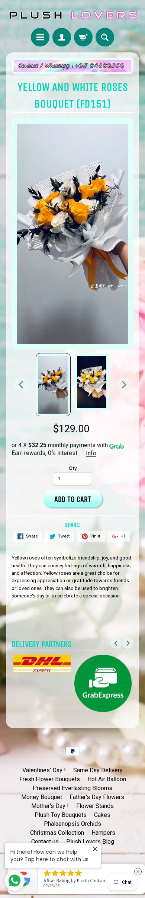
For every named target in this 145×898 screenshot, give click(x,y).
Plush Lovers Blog (90, 841)
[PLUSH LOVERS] (72, 15)
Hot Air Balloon (106, 779)
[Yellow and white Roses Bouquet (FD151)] (53, 384)
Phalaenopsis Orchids (72, 823)
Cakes (102, 814)
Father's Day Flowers (97, 797)
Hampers (103, 832)
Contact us (45, 841)
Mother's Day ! (50, 805)
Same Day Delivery (98, 770)
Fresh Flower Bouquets (49, 779)
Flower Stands (95, 805)
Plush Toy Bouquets (61, 814)
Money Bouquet (41, 797)
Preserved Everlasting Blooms (72, 788)
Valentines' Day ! (44, 770)
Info (91, 453)
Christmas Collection (57, 832)
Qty (73, 468)
